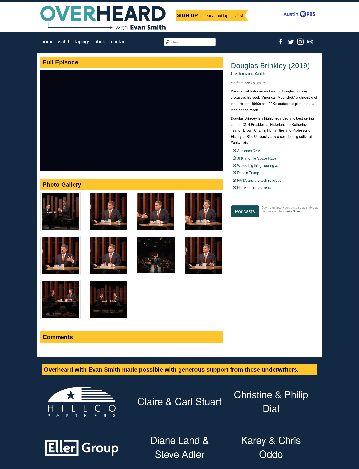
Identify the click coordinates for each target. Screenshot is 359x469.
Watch (64, 41)
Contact (119, 41)
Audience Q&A (248, 150)
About (101, 41)
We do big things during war (259, 165)
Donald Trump (248, 172)
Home (48, 41)
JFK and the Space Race (256, 157)
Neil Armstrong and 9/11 (256, 187)
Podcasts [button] (245, 211)
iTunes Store (291, 211)
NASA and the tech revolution (260, 180)
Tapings (82, 41)
